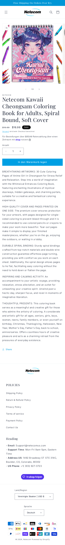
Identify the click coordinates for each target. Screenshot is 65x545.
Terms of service (15, 413)
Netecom (27, 539)
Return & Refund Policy (18, 400)
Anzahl (5, 145)
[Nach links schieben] (26, 89)
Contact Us (12, 427)
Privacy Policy (13, 407)
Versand (5, 131)
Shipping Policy (14, 393)
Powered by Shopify (41, 539)
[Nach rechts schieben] (39, 89)
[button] (6, 12)
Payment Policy (14, 420)
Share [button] (9, 349)
